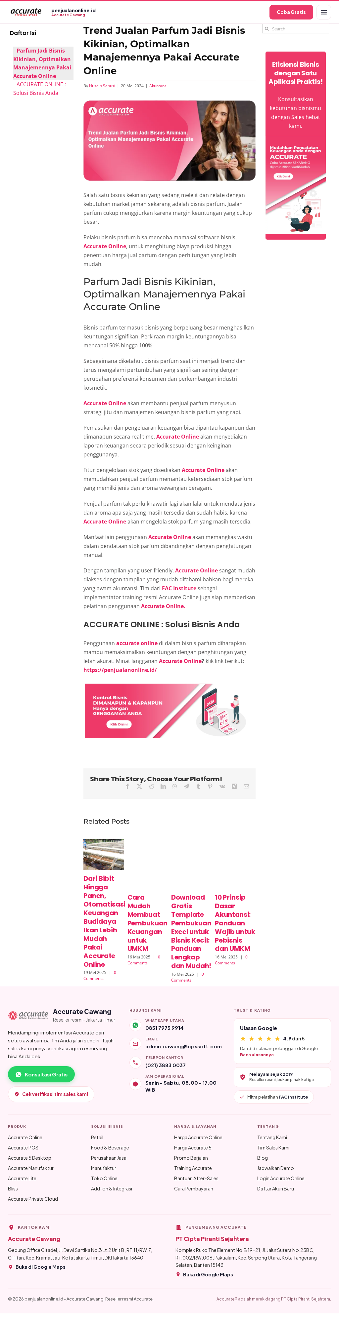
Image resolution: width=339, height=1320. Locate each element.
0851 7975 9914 (164, 1028)
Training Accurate (193, 1168)
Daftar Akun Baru (275, 1188)
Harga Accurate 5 (193, 1147)
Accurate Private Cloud (33, 1199)
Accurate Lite (22, 1178)
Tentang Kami (272, 1137)
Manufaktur (103, 1168)
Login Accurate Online (281, 1178)
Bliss (13, 1188)
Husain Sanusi (102, 86)
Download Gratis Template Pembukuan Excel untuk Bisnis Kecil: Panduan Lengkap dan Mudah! (191, 932)
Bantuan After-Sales (196, 1178)
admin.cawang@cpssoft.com (183, 1046)
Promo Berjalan (191, 1158)
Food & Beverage (110, 1147)
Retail (97, 1137)
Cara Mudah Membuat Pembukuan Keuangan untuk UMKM (147, 923)
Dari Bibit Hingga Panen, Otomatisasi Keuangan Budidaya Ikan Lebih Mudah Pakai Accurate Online (104, 921)
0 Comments (99, 975)
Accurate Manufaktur (31, 1168)
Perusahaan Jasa (108, 1158)
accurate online (136, 643)
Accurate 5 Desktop (29, 1158)
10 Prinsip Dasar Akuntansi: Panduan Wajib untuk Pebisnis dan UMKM (235, 923)
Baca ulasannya (257, 1054)
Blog (262, 1158)
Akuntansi (158, 86)
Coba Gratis (291, 12)
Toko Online (104, 1178)
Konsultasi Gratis (46, 1074)
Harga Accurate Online (198, 1137)
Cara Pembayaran (193, 1188)
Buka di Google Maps (41, 1267)
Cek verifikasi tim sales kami (55, 1094)
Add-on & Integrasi (111, 1188)
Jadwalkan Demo (275, 1168)
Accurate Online (180, 661)
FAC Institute (179, 588)
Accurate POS (23, 1147)
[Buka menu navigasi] (323, 12)
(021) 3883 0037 (165, 1065)
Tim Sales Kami (273, 1147)
